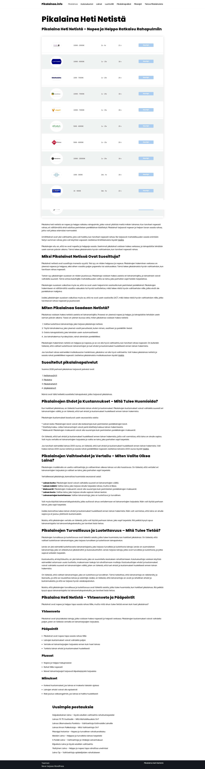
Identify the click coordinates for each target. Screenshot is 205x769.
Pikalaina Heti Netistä (153, 763)
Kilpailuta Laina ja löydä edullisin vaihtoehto (72, 744)
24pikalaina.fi (50, 388)
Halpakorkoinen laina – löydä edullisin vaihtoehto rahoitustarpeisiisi (83, 715)
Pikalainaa (73, 4)
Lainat (99, 4)
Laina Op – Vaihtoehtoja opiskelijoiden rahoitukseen (76, 752)
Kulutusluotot (87, 4)
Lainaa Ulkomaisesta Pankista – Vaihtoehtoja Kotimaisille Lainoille (82, 723)
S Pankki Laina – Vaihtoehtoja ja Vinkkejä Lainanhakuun (77, 740)
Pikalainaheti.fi (50, 384)
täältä (121, 240)
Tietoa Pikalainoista (154, 4)
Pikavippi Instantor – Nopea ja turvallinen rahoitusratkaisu (78, 731)
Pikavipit (138, 4)
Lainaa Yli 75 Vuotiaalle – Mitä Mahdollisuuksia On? (75, 719)
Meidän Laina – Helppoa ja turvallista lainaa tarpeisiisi (77, 736)
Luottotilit (109, 4)
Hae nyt (146, 45)
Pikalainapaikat (124, 4)
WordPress (59, 766)
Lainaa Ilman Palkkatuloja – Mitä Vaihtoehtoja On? (75, 727)
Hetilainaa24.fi (50, 375)
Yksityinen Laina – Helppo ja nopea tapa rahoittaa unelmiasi (80, 748)
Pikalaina (48, 380)
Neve (44, 766)
